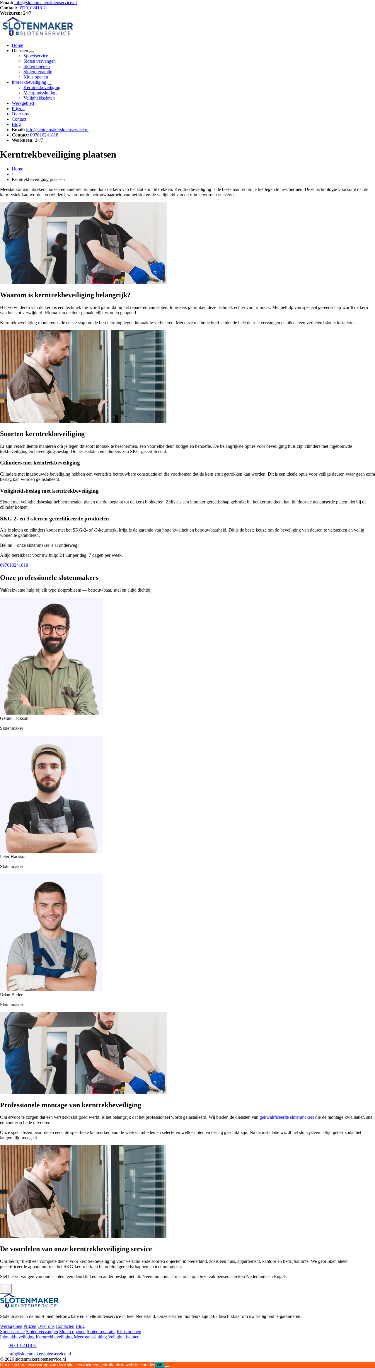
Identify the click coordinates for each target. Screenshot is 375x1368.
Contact (19, 119)
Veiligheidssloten (39, 97)
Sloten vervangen (39, 61)
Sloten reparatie (37, 71)
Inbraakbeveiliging (29, 82)
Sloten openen (36, 66)
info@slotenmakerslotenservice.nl (45, 2)
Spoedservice (35, 55)
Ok (159, 1365)
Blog (16, 124)
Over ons (20, 113)
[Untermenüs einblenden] (31, 52)
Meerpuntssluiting (40, 92)
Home (17, 45)
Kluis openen (35, 76)
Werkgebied (23, 103)
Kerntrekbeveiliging (41, 87)
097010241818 (32, 7)
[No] (166, 1366)
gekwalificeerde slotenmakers (287, 1117)
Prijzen (18, 108)
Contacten (65, 1326)
